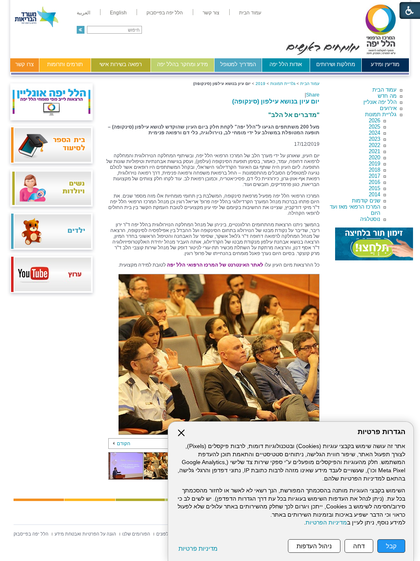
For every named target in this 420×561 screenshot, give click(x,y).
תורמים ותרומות (65, 64)
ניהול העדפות (314, 546)
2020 (374, 157)
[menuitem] (250, 13)
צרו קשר (24, 64)
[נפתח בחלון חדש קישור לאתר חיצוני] (374, 244)
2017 (374, 176)
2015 (374, 188)
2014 (374, 194)
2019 (374, 164)
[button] (80, 30)
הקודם (123, 443)
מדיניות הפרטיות (326, 523)
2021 (374, 151)
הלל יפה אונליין (380, 102)
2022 (374, 145)
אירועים (388, 108)
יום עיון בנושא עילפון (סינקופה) (276, 101)
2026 (374, 120)
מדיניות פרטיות (197, 548)
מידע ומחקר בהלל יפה (182, 64)
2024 (374, 133)
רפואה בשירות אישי (120, 64)
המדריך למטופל (238, 64)
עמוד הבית (384, 90)
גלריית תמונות (381, 114)
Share (313, 95)
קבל (391, 546)
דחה (359, 546)
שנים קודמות (366, 201)
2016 (374, 182)
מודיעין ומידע (385, 64)
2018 (374, 170)
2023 (374, 139)
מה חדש (387, 96)
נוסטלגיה (370, 219)
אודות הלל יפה (285, 64)
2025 (374, 127)
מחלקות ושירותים (335, 64)
